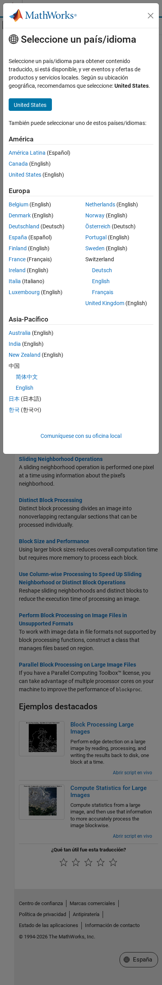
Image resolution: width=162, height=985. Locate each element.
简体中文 (27, 377)
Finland (18, 248)
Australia (20, 333)
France (17, 259)
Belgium (18, 204)
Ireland (17, 270)
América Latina (27, 153)
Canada (18, 164)
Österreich (97, 226)
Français (102, 292)
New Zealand (24, 355)
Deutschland (24, 226)
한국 (14, 410)
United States (25, 175)
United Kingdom (104, 303)
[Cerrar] (150, 15)
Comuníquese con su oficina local (81, 436)
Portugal (96, 237)
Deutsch (102, 270)
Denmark (20, 215)
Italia (15, 281)
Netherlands (100, 204)
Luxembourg (24, 292)
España (18, 237)
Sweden (95, 248)
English (101, 281)
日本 (14, 399)
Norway (95, 215)
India (15, 344)
